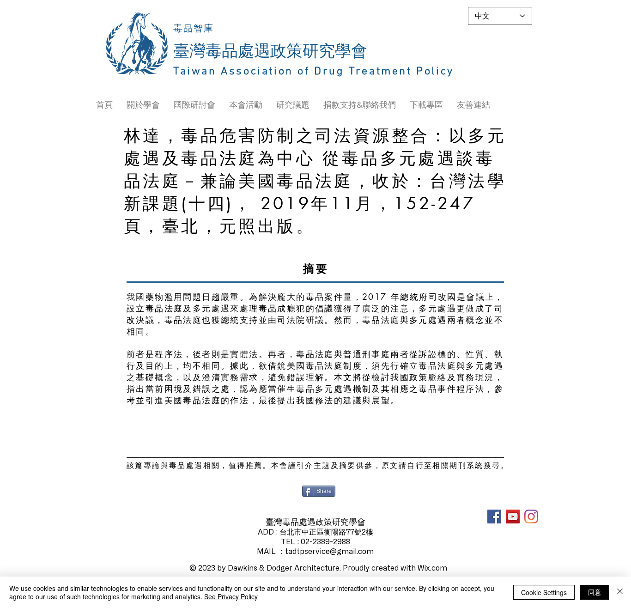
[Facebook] (494, 516)
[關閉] (619, 592)
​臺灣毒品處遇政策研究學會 (270, 52)
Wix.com (432, 568)
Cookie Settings (544, 592)
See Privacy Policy (231, 596)
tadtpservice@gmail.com (329, 551)
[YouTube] (513, 516)
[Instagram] (531, 516)
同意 (594, 591)
